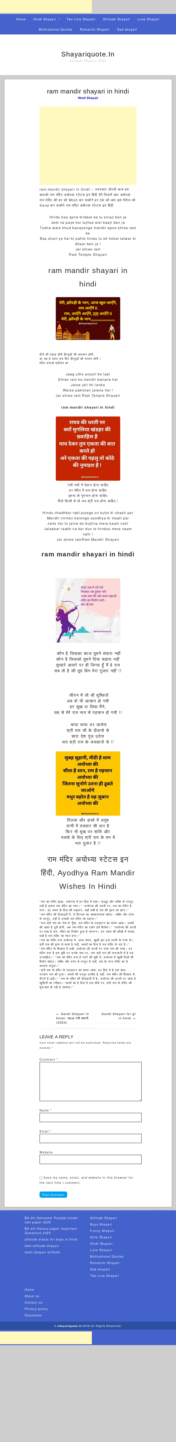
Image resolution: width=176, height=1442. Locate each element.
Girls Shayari (101, 1237)
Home (21, 19)
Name (45, 1110)
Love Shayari (148, 19)
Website (46, 1152)
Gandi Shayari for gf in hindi (119, 1016)
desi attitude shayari (42, 1245)
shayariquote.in (88, 54)
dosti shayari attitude (42, 1252)
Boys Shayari (101, 1224)
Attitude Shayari (116, 19)
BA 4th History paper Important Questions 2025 (51, 1230)
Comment (48, 1059)
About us (32, 1296)
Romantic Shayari (95, 29)
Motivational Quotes (55, 29)
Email (45, 1131)
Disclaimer (33, 1315)
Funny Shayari (102, 1231)
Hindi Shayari (44, 19)
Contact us (34, 1302)
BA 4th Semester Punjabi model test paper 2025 (51, 1220)
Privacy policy (36, 1309)
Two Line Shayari (81, 19)
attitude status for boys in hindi (51, 1239)
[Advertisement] (46, 6)
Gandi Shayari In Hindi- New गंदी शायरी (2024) (72, 1018)
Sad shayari (127, 29)
